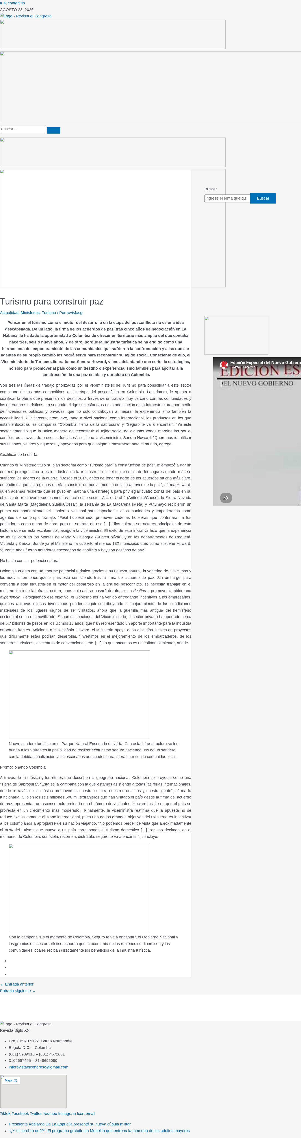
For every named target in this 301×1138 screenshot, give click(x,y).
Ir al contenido (12, 3)
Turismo (49, 312)
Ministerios (30, 312)
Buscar (210, 189)
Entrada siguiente (18, 991)
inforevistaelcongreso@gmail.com (38, 1067)
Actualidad (9, 312)
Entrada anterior (16, 984)
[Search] (53, 130)
